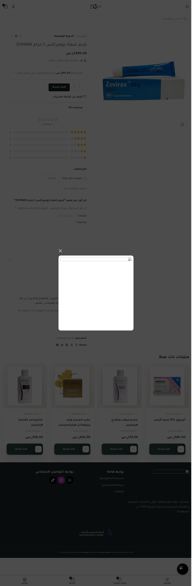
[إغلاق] (60, 251)
